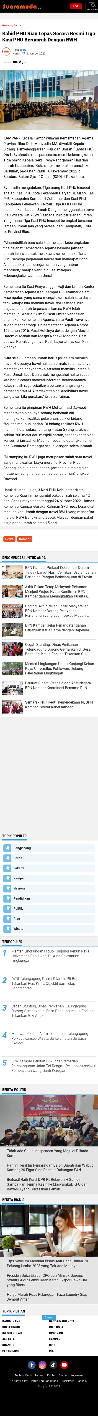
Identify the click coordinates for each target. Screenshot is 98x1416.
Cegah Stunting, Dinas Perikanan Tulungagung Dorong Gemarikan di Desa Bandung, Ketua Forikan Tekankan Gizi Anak (52, 1011)
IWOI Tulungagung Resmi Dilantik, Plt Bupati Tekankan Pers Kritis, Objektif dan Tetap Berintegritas (47, 983)
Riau (16, 918)
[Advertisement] (49, 780)
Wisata (18, 928)
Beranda (7, 25)
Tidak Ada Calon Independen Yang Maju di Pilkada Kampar (47, 1153)
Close (49, 1317)
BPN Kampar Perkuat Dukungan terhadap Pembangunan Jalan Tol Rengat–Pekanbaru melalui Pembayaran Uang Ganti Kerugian (53, 1066)
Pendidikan (21, 898)
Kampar (25, 539)
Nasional (19, 888)
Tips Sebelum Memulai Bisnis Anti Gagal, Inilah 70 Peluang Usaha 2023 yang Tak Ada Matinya (47, 1263)
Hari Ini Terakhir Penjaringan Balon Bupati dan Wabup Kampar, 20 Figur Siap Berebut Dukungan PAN (50, 1167)
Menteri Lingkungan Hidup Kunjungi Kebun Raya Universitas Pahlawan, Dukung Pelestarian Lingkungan (50, 956)
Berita (17, 25)
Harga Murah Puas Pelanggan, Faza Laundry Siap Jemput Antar (47, 1296)
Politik (18, 908)
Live (75, 6)
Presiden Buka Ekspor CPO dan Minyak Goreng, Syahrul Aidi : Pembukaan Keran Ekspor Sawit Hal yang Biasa (47, 1280)
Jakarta (19, 868)
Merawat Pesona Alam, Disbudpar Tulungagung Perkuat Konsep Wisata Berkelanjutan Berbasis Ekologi (49, 1038)
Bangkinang (22, 848)
